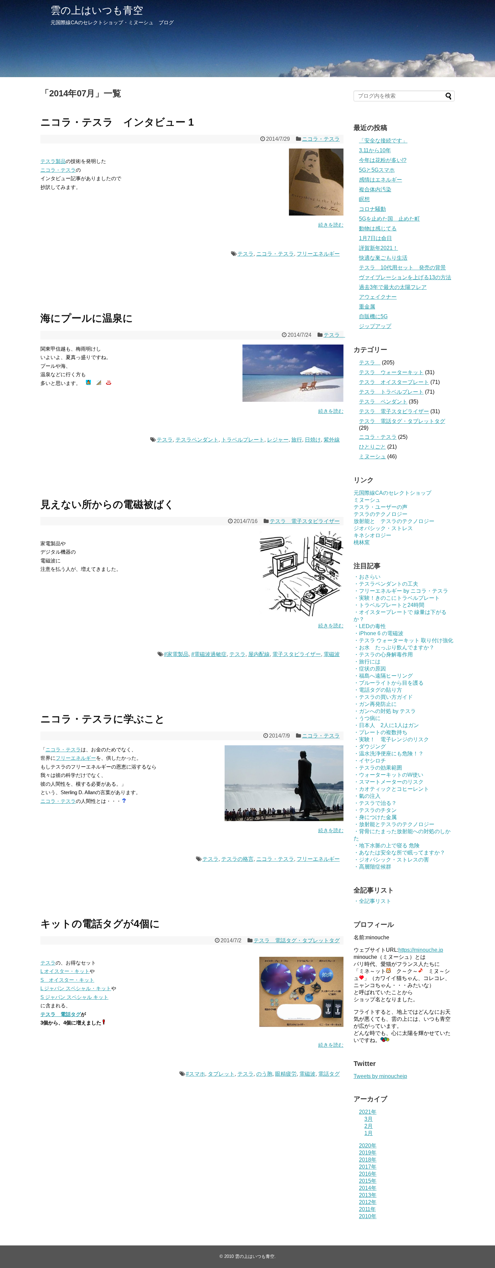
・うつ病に (367, 718)
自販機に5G (373, 316)
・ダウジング (370, 746)
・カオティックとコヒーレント (391, 789)
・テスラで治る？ (375, 803)
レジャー (278, 440)
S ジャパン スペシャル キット (74, 997)
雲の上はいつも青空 (97, 10)
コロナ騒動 (372, 209)
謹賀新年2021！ (378, 248)
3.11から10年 (375, 150)
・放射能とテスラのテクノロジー (394, 824)
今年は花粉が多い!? (382, 160)
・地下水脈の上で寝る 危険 (387, 845)
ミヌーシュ (372, 456)
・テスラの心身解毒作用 (383, 654)
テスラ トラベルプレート (391, 392)
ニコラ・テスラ (321, 139)
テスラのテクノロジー (380, 514)
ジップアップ (375, 326)
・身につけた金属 (375, 817)
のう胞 (264, 1074)
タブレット (221, 1074)
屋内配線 (259, 654)
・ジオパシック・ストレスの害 (391, 860)
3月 (368, 1119)
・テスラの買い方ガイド (383, 697)
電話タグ (329, 1074)
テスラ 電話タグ (60, 1014)
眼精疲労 (286, 1074)
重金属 (367, 307)
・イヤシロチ (370, 760)
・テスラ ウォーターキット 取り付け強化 (403, 640)
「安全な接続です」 (383, 140)
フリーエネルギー (318, 254)
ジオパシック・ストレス (383, 528)
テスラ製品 (53, 161)
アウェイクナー (378, 297)
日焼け (313, 440)
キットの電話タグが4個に (100, 923)
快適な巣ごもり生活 (383, 258)
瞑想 (364, 199)
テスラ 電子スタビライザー (305, 521)
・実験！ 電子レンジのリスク (391, 739)
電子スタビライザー (296, 654)
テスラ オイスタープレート (394, 382)
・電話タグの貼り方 (378, 690)
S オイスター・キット (67, 980)
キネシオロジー (372, 535)
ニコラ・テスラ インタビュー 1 (117, 122)
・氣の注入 (367, 796)
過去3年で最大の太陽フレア (393, 287)
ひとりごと (372, 447)
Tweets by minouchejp (380, 1076)
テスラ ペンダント (383, 401)
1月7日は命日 (375, 238)
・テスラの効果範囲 (378, 768)
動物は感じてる (378, 228)
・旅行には (367, 661)
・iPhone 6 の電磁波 (378, 633)
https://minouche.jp (420, 950)
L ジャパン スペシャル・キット (75, 988)
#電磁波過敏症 (209, 654)
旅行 (296, 440)
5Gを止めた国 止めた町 (389, 219)
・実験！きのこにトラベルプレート (397, 598)
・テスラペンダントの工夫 (386, 584)
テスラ (245, 254)
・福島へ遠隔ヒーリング (383, 676)
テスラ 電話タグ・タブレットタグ (297, 940)
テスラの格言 (237, 859)
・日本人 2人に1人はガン (386, 725)
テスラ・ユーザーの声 (380, 507)
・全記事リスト (372, 901)
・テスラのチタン (375, 810)
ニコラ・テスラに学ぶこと (102, 718)
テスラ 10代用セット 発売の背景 (402, 267)
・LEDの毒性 (370, 626)
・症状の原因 (370, 669)
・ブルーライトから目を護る (389, 683)
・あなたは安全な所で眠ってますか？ (399, 852)
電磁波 (332, 654)
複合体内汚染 (375, 189)
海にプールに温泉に (86, 318)
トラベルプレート (242, 440)
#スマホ (195, 1074)
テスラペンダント (197, 440)
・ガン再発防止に (375, 704)
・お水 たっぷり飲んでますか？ (394, 647)
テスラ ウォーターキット (391, 372)
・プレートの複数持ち (380, 732)
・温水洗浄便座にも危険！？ (389, 753)
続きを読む (330, 225)
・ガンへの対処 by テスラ (385, 711)
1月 (368, 1133)
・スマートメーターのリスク (389, 782)
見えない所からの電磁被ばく (107, 504)
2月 (368, 1126)
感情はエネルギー (380, 180)
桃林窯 (362, 542)
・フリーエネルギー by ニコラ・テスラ (401, 591)
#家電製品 (176, 654)
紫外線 (332, 440)
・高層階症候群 (372, 867)
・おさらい (367, 577)
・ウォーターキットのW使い (388, 775)
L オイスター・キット (65, 971)
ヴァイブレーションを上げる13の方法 (405, 277)
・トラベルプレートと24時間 (389, 605)
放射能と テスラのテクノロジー (394, 521)
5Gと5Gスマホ (377, 170)
